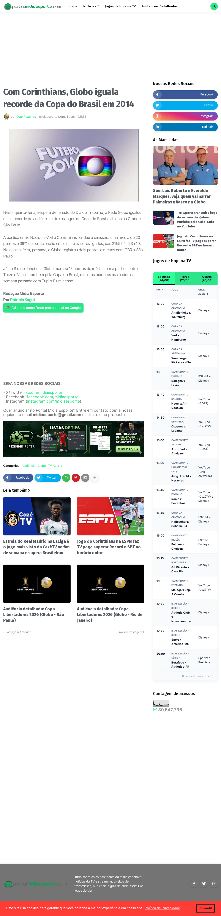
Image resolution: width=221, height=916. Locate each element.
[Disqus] (73, 688)
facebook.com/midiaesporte (52, 397)
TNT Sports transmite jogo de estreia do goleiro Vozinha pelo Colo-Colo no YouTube (197, 219)
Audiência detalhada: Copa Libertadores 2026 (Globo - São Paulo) (33, 614)
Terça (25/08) (185, 278)
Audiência (28, 465)
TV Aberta (55, 465)
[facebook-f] (194, 883)
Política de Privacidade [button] (162, 908)
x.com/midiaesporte (44, 392)
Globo (42, 465)
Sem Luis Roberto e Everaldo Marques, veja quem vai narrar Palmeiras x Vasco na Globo (182, 196)
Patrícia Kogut (22, 299)
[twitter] (204, 883)
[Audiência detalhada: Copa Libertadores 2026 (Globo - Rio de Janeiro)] (110, 584)
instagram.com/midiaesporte (53, 401)
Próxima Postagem (129, 632)
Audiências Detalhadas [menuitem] (160, 6)
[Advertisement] (73, 51)
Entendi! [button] (205, 908)
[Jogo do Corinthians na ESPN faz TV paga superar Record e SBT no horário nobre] (110, 516)
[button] (214, 6)
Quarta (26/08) (207, 278)
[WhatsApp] (66, 478)
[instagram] (214, 883)
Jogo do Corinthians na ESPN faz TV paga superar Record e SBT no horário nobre (109, 547)
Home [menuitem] (72, 6)
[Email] (85, 478)
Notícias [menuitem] (89, 6)
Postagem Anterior (18, 632)
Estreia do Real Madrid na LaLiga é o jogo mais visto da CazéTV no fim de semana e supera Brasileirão (36, 547)
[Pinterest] (76, 478)
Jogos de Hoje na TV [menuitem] (120, 6)
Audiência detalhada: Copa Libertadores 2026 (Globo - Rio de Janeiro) (109, 614)
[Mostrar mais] (95, 478)
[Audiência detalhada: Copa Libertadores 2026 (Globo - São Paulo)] (37, 584)
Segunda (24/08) (164, 278)
